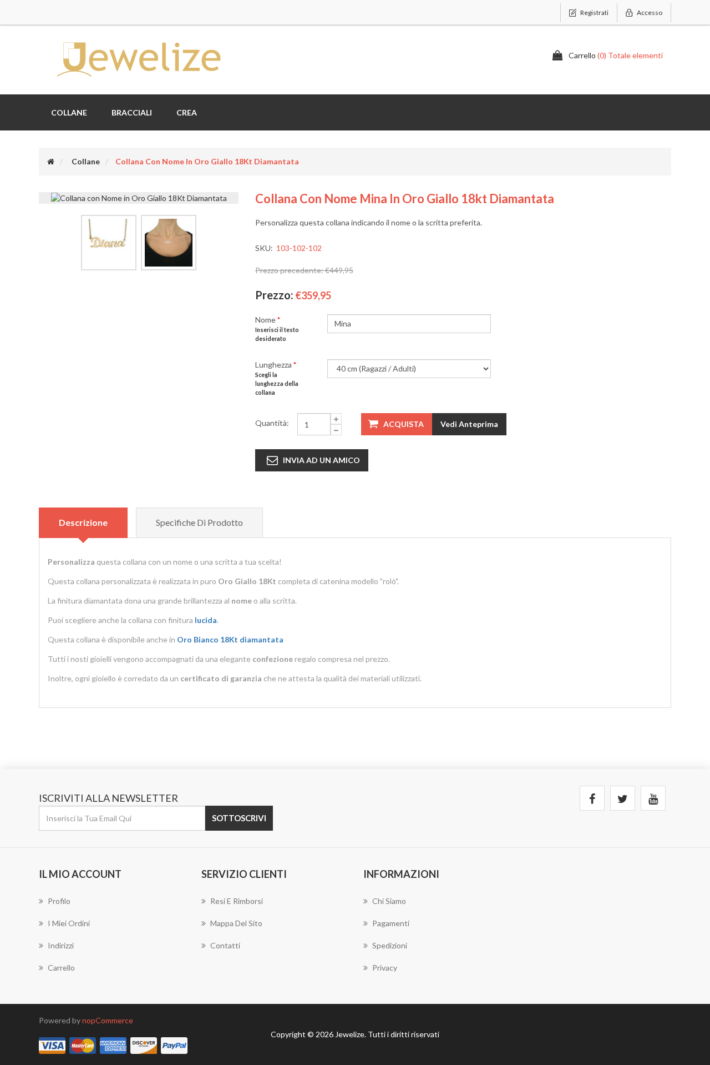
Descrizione (83, 522)
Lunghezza (274, 364)
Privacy (384, 967)
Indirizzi (61, 945)
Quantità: (272, 423)
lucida (206, 620)
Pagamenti (390, 923)
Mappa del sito (236, 923)
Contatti (225, 945)
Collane (69, 112)
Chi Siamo (389, 901)
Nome (266, 319)
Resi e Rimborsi (236, 901)
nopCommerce (107, 1020)
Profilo (59, 901)
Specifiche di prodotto (199, 522)
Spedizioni (389, 945)
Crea (186, 112)
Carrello (61, 967)
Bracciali (131, 112)
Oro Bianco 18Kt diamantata (230, 639)
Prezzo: (274, 295)
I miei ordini (69, 923)
